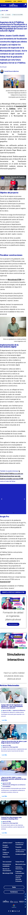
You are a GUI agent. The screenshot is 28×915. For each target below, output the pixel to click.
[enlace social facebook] (9, 911)
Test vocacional (7, 861)
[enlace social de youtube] (13, 911)
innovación (8, 14)
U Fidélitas (10, 109)
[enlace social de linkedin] (15, 911)
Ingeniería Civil (21, 106)
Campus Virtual (20, 861)
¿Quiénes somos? (7, 842)
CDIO (3, 14)
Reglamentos (6, 857)
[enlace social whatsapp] (17, 911)
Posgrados (18, 847)
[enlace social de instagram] (11, 911)
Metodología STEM (14, 280)
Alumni (4, 849)
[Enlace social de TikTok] (19, 911)
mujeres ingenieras (5, 17)
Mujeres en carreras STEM (18, 14)
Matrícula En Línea (21, 864)
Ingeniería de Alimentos (19, 710)
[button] (2, 499)
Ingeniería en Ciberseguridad (10, 747)
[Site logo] (13, 5)
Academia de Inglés (21, 854)
